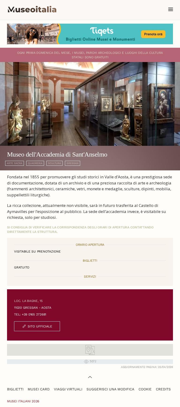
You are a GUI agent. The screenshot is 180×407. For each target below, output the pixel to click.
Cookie (145, 389)
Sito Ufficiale (40, 326)
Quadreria (35, 163)
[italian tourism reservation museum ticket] (90, 34)
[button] (170, 9)
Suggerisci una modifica (110, 389)
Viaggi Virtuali (68, 389)
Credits (163, 389)
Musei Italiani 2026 (23, 401)
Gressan (73, 163)
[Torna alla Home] (32, 9)
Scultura (54, 163)
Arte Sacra (14, 163)
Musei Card (39, 389)
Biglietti (15, 389)
